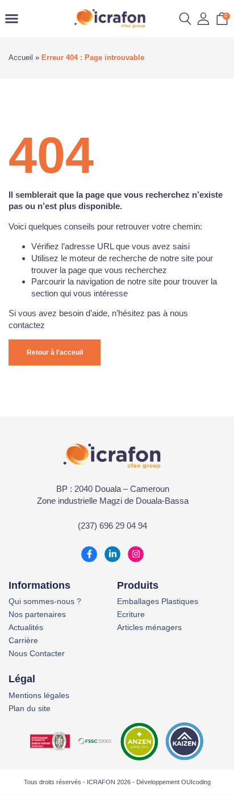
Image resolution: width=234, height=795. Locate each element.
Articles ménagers (149, 627)
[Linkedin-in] (112, 554)
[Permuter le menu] (12, 18)
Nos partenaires (37, 614)
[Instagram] (135, 554)
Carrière (23, 640)
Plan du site (30, 708)
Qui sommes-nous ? (45, 601)
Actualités (26, 627)
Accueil (21, 57)
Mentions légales (39, 695)
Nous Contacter (37, 653)
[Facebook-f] (89, 554)
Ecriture (131, 614)
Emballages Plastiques (157, 601)
